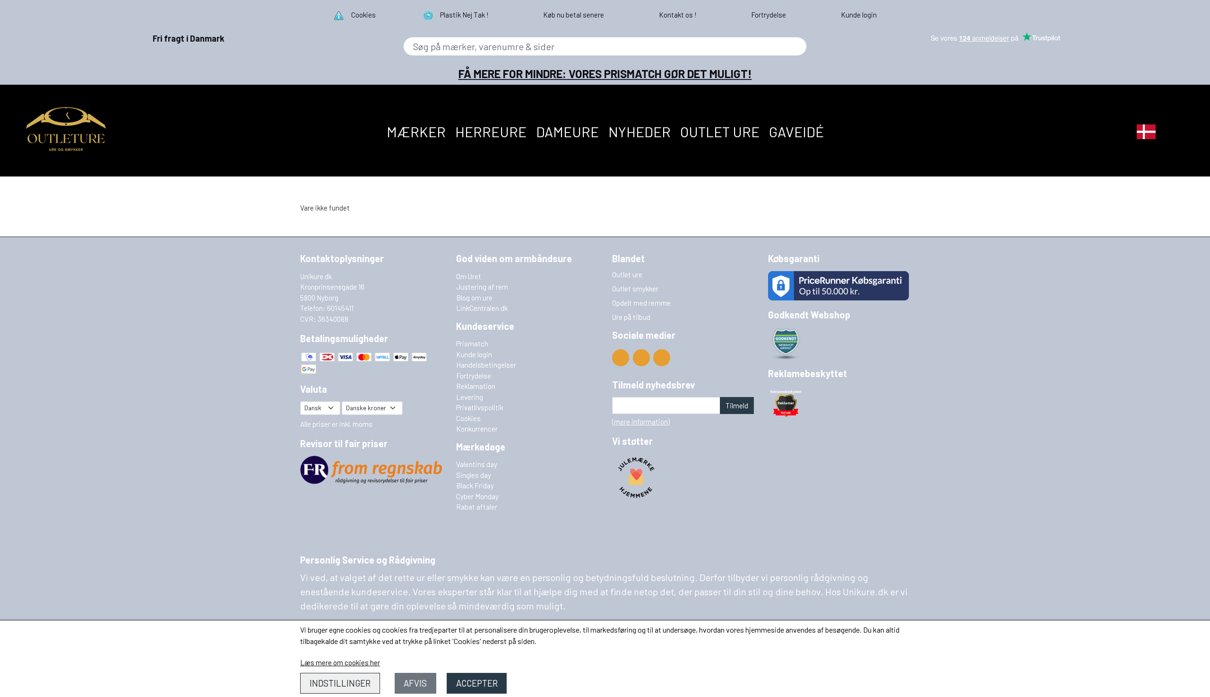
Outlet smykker (635, 288)
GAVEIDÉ (796, 131)
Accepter (477, 683)
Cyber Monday (477, 496)
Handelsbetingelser (486, 365)
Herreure (491, 131)
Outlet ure (720, 131)
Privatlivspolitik (479, 407)
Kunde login (474, 354)
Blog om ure (474, 297)
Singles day (473, 475)
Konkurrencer (477, 428)
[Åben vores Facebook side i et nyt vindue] (641, 357)
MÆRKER (416, 131)
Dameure (567, 131)
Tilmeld (737, 405)
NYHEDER (639, 131)
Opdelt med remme (641, 303)
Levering (469, 397)
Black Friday (475, 485)
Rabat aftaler (476, 507)
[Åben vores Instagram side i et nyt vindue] (661, 357)
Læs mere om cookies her (340, 662)
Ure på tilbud (631, 317)
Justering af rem (482, 286)
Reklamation (475, 386)
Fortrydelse (473, 375)
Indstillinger (340, 683)
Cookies (468, 418)
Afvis (415, 683)
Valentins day (476, 464)
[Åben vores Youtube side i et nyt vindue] (620, 357)
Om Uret (468, 276)
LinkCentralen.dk (482, 308)
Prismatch (472, 343)
